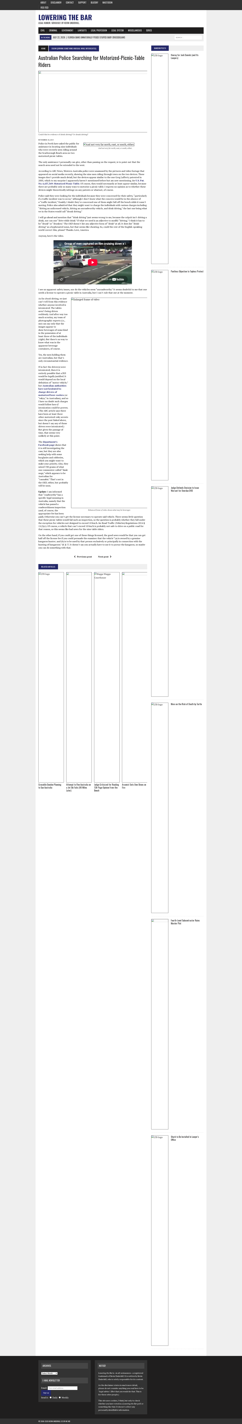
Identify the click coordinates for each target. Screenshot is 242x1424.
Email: (44, 1387)
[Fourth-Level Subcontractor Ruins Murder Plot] (159, 1127)
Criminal (53, 30)
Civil (42, 30)
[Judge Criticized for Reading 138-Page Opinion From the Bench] (107, 780)
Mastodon (107, 2)
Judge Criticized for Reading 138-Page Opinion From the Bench (106, 787)
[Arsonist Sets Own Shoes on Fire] (134, 780)
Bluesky (94, 2)
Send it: (44, 1397)
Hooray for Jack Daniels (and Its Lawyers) (184, 56)
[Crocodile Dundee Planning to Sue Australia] (51, 780)
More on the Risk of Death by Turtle (186, 704)
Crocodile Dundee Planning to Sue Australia (49, 786)
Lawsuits (82, 30)
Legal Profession (99, 30)
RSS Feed (44, 7)
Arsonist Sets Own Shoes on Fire (134, 786)
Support (82, 2)
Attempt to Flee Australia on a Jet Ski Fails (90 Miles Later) (78, 787)
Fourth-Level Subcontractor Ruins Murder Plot (185, 922)
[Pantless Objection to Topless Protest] (159, 478)
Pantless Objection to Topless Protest (187, 271)
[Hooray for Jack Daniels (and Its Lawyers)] (159, 262)
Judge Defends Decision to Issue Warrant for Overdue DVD (185, 489)
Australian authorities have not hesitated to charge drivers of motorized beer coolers (52, 390)
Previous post (84, 556)
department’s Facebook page (47, 443)
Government (67, 30)
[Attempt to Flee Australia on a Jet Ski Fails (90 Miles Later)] (79, 780)
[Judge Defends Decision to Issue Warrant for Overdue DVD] (159, 694)
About (43, 2)
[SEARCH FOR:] (188, 37)
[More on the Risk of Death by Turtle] (159, 911)
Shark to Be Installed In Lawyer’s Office (185, 1138)
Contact (70, 2)
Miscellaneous (135, 30)
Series (149, 30)
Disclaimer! (56, 2)
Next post (103, 556)
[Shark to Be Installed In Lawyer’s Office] (159, 1343)
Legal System (117, 30)
